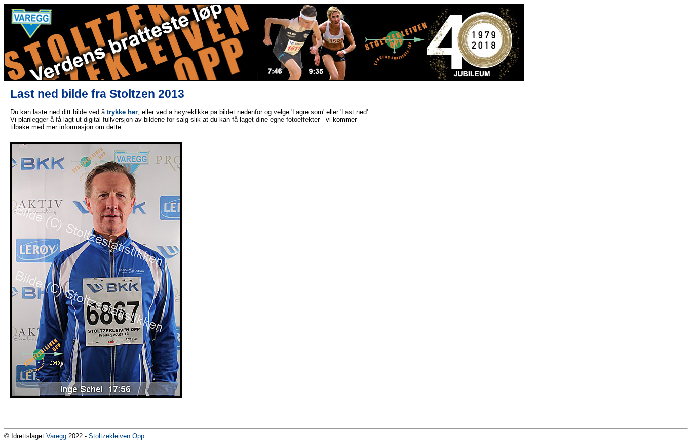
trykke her (122, 112)
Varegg (56, 436)
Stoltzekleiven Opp (116, 436)
